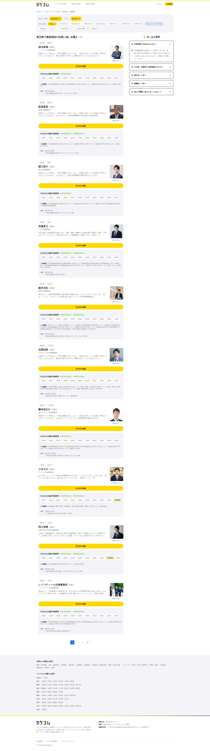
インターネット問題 (128, 665)
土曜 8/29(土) (113, 24)
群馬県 (55, 685)
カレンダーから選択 (155, 24)
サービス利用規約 (51, 741)
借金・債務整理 (54, 665)
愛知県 (55, 692)
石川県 (61, 688)
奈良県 (66, 695)
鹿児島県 (78, 706)
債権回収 (87, 665)
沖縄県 (44, 709)
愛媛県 (55, 702)
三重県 (61, 692)
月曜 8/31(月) (138, 24)
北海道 (45, 678)
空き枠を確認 (81, 66)
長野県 (78, 688)
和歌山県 (73, 695)
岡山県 (55, 699)
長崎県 (55, 706)
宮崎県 (72, 706)
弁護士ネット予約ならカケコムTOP (48, 12)
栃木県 (49, 685)
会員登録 (169, 4)
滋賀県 (44, 695)
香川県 (49, 702)
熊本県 (61, 706)
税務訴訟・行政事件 (43, 668)
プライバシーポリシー (68, 741)
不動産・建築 (153, 665)
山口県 (66, 699)
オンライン (53, 29)
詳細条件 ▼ (95, 29)
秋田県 (61, 681)
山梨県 (72, 688)
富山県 (55, 688)
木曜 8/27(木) (88, 24)
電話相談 (43, 29)
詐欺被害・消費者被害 (99, 665)
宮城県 (55, 681)
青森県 (44, 681)
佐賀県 (49, 706)
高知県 (61, 702)
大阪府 (55, 695)
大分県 (66, 706)
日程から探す (90, 4)
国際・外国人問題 (114, 665)
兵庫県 (61, 695)
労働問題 (79, 665)
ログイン (159, 4)
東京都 (72, 685)
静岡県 (49, 692)
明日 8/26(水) (75, 24)
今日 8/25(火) (63, 24)
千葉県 (66, 685)
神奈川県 (78, 685)
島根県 (49, 699)
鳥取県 (44, 699)
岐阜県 (44, 692)
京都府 (49, 695)
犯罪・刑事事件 (142, 665)
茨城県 (44, 685)
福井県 (66, 688)
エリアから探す (60, 4)
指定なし (52, 24)
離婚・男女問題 (41, 665)
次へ (88, 642)
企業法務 (163, 665)
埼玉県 (61, 685)
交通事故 (64, 665)
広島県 (61, 699)
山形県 (66, 681)
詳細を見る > (116, 61)
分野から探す (75, 4)
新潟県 (50, 688)
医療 (53, 668)
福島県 (72, 681)
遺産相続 (65, 12)
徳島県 (44, 702)
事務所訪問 (64, 29)
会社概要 (39, 741)
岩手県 (49, 681)
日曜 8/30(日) (126, 24)
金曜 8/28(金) (100, 24)
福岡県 (44, 706)
